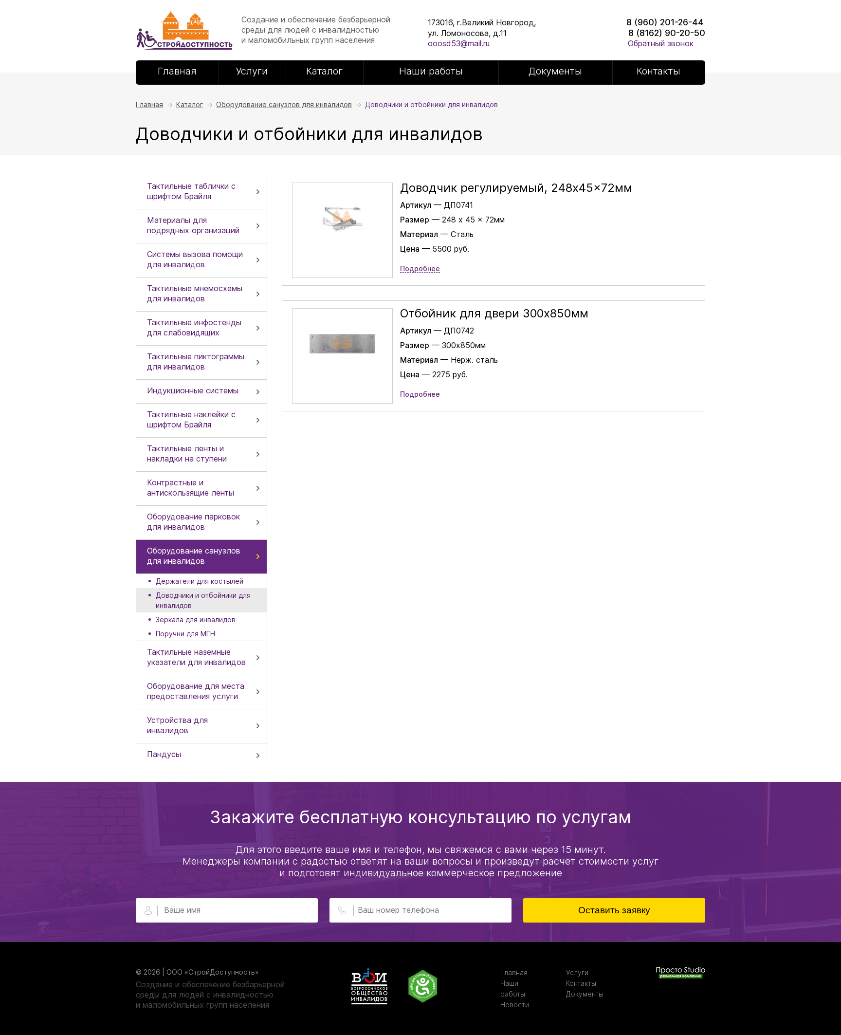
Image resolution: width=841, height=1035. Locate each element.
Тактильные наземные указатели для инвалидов (196, 657)
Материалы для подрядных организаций (193, 225)
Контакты (658, 71)
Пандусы (164, 754)
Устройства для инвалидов (177, 725)
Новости (514, 1004)
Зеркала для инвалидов (196, 619)
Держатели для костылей (199, 581)
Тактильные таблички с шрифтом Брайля (191, 191)
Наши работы (431, 71)
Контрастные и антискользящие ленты (190, 488)
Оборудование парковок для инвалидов (193, 522)
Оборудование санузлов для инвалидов (193, 556)
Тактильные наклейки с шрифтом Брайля (191, 419)
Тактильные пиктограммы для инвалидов (195, 361)
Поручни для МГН (185, 633)
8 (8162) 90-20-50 (666, 33)
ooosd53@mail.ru (459, 43)
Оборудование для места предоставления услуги (195, 691)
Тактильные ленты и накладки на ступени (187, 453)
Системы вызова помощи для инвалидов (195, 259)
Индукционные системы (192, 390)
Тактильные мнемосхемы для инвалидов (194, 293)
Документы (555, 71)
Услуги (252, 71)
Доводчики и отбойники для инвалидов (203, 600)
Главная (177, 71)
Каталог (324, 71)
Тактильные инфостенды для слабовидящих (194, 327)
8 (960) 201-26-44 (665, 22)
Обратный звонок (661, 43)
